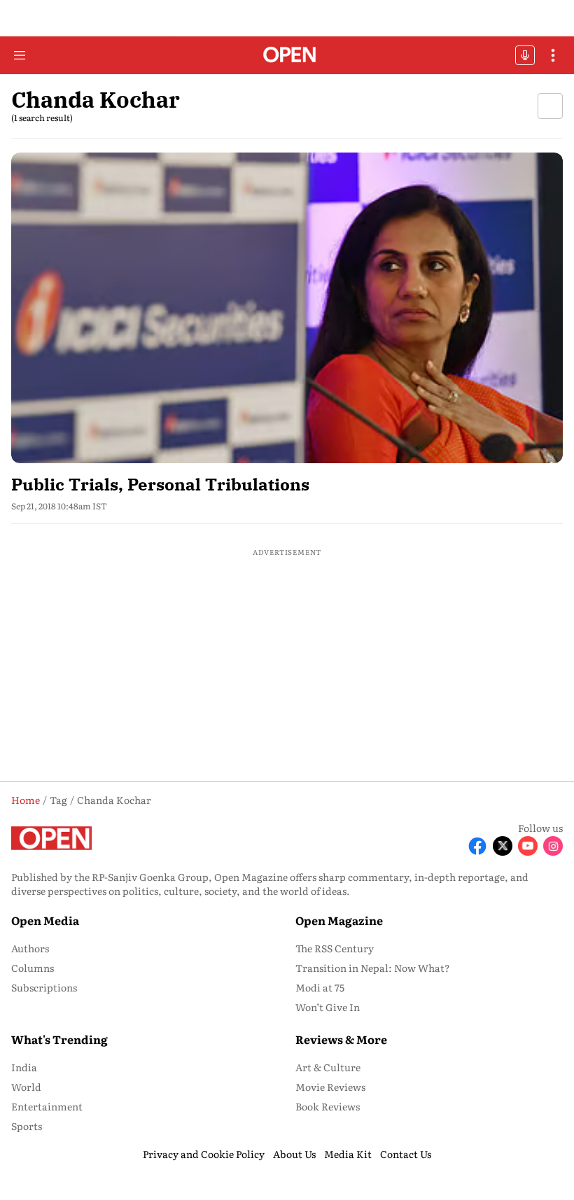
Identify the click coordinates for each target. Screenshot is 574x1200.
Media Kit (348, 1154)
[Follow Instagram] (553, 846)
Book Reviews (327, 1106)
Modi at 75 (319, 987)
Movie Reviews (330, 1087)
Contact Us (405, 1154)
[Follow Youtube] (528, 846)
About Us (294, 1154)
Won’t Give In (327, 1007)
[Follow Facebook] (477, 846)
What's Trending (59, 1039)
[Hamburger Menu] (19, 55)
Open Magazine (339, 920)
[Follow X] (502, 846)
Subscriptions (44, 987)
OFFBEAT (525, 55)
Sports (26, 1126)
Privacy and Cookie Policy (204, 1154)
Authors (30, 948)
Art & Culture (327, 1067)
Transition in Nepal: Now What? (372, 968)
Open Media (45, 920)
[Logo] (287, 55)
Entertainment (47, 1106)
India (24, 1067)
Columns (32, 968)
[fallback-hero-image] (287, 308)
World (26, 1087)
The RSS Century (334, 948)
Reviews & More (341, 1039)
